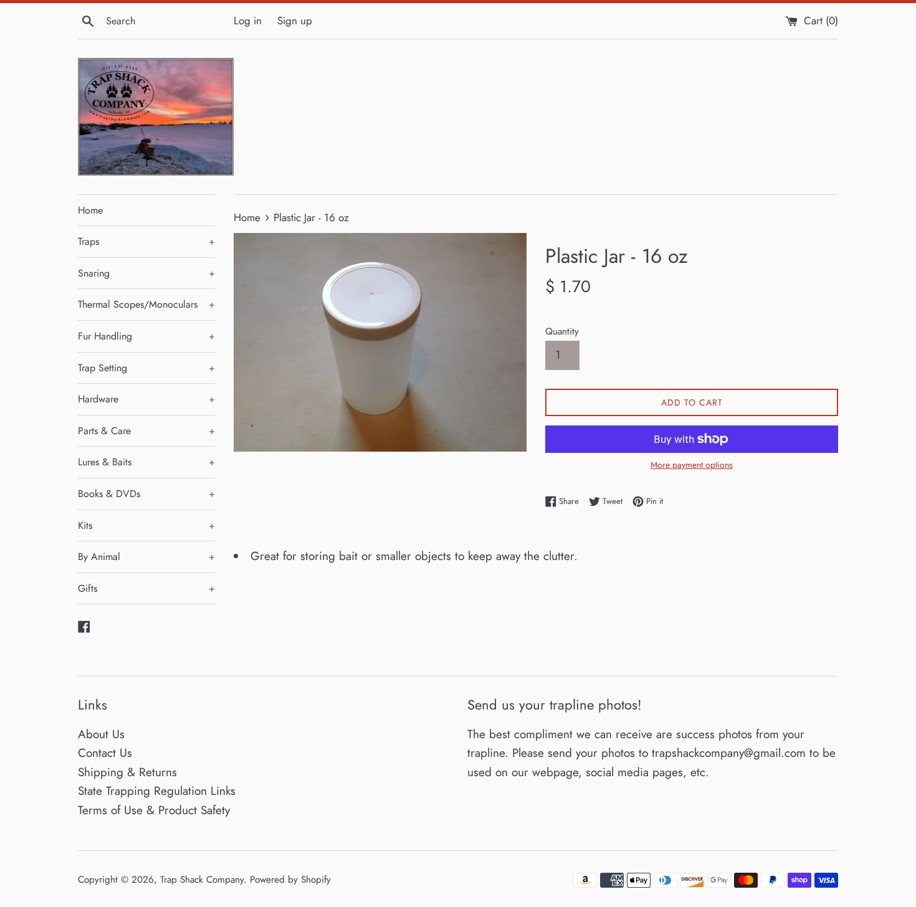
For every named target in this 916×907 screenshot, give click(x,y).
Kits (146, 525)
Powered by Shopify (290, 879)
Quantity (562, 331)
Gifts (146, 588)
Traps (146, 241)
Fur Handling (146, 336)
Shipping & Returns (127, 772)
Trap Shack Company (202, 879)
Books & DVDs (146, 494)
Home (90, 210)
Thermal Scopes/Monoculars (146, 304)
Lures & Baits (146, 462)
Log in (248, 20)
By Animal (146, 556)
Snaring (146, 273)
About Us (101, 734)
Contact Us (105, 752)
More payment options (692, 464)
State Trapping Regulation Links (157, 790)
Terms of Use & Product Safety (154, 810)
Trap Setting (146, 368)
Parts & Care (146, 431)
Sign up (294, 20)
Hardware (146, 399)
